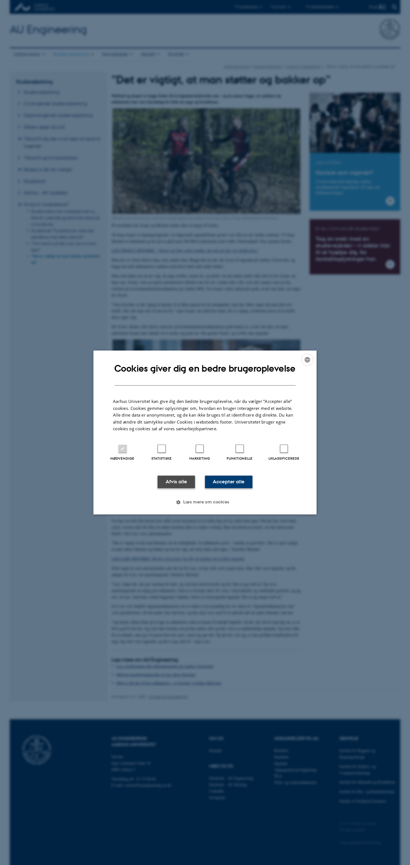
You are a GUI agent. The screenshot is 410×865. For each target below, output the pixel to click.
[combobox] (307, 359)
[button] (204, 502)
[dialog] (205, 432)
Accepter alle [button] (228, 482)
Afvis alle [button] (176, 482)
